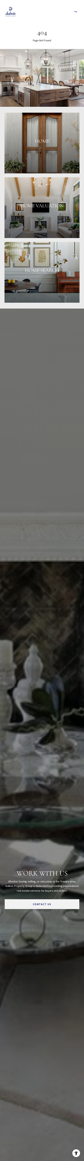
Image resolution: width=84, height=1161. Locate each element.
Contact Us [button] (42, 904)
